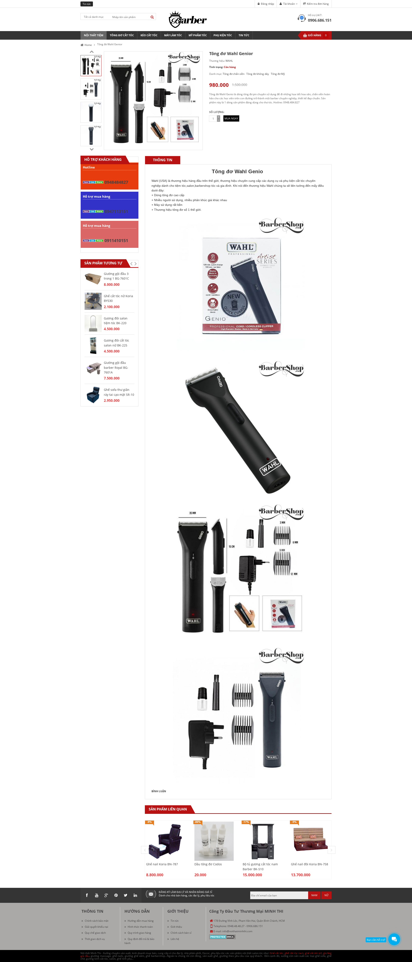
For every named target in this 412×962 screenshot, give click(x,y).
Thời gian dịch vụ (95, 939)
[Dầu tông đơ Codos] (214, 841)
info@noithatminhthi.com (237, 931)
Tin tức (175, 921)
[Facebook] (86, 895)
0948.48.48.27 (235, 926)
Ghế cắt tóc (276, 953)
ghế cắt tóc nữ (313, 953)
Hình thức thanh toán (140, 927)
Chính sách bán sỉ (181, 933)
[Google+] (106, 895)
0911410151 (116, 240)
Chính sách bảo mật (96, 921)
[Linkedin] (135, 895)
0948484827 (116, 182)
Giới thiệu (176, 927)
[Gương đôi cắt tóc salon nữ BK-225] (93, 345)
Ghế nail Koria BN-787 (162, 864)
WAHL (229, 61)
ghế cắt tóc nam (294, 953)
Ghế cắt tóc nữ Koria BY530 (118, 298)
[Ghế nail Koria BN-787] (165, 841)
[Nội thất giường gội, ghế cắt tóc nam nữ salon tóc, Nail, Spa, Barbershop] (187, 19)
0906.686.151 (320, 20)
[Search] (152, 17)
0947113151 (116, 211)
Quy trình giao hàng (139, 933)
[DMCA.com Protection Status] (222, 936)
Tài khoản (289, 4)
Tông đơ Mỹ (278, 74)
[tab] (162, 160)
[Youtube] (96, 895)
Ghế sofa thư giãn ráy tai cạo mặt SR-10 (119, 392)
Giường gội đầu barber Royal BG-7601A (116, 367)
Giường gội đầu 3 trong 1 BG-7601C (116, 276)
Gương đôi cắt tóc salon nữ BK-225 (116, 342)
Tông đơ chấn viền (233, 74)
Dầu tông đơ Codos (208, 864)
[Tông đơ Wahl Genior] (90, 65)
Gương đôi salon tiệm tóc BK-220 (115, 320)
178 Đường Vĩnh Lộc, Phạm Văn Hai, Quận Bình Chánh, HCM (249, 921)
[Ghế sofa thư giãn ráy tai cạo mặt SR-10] (93, 395)
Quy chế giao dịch (95, 933)
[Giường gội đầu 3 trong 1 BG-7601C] (93, 278)
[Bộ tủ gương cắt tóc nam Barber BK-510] (262, 841)
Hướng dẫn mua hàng (141, 921)
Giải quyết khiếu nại (96, 927)
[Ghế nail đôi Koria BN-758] (310, 841)
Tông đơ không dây (257, 74)
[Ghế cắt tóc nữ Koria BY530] (93, 301)
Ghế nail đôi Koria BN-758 (309, 864)
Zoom (198, 145)
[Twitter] (125, 895)
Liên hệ (175, 939)
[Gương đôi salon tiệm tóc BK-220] (93, 323)
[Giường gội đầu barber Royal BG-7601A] (93, 367)
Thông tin (162, 160)
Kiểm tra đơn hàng (318, 4)
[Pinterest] (115, 895)
